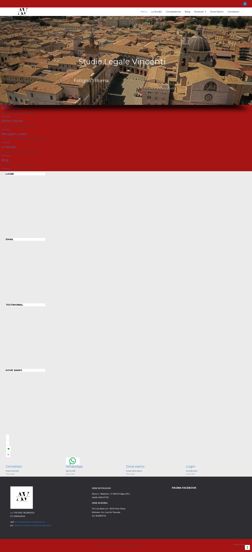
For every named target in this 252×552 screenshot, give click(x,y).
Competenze (173, 11)
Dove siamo (135, 466)
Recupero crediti (14, 134)
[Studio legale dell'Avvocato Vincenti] (22, 12)
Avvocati (199, 11)
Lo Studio (156, 11)
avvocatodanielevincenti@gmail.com (29, 522)
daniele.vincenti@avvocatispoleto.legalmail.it (32, 525)
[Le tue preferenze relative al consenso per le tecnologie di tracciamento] (247, 547)
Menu (144, 11)
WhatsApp (74, 466)
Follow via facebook (245, 4)
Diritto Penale (12, 121)
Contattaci (233, 11)
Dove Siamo (217, 11)
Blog (187, 11)
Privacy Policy (239, 544)
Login (190, 466)
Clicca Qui (5, 116)
